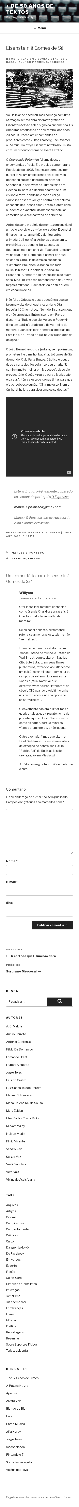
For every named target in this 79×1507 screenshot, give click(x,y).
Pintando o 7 (14, 1454)
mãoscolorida (15, 1447)
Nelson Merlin (15, 1134)
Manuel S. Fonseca (44, 532)
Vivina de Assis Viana (20, 1179)
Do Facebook (15, 1253)
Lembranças (14, 1308)
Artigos (13, 536)
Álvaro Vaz (13, 1401)
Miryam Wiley (15, 1126)
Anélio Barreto (16, 1034)
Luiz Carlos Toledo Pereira (23, 1088)
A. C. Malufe (14, 1026)
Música (11, 1320)
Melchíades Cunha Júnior (23, 1118)
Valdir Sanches (16, 1164)
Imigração (13, 1290)
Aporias (11, 1393)
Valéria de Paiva (17, 1470)
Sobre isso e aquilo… (20, 1462)
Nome (11, 861)
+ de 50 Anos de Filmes (22, 1378)
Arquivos (12, 1205)
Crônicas (12, 1235)
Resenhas (13, 1338)
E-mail (12, 882)
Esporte (11, 1265)
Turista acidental (17, 1350)
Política (11, 1326)
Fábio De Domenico (19, 1049)
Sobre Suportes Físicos (22, 1344)
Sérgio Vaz (13, 1157)
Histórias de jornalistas (21, 1284)
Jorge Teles (14, 1072)
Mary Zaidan (14, 1111)
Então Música (15, 1424)
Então (10, 1416)
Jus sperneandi (16, 1302)
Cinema (28, 536)
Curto (10, 1241)
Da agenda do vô (17, 1247)
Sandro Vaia (14, 1149)
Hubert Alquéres (17, 1065)
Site (9, 903)
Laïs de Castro (16, 1080)
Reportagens (15, 1332)
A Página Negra (17, 1386)
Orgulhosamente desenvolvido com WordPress (38, 1497)
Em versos (13, 1259)
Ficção (10, 1271)
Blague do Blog (17, 1408)
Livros (10, 1314)
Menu (42, 28)
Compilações (15, 1223)
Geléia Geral (14, 1277)
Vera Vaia (12, 1172)
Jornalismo (13, 1296)
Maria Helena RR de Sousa (24, 1103)
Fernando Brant (16, 1057)
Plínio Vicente (15, 1141)
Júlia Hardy (13, 1431)
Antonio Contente (18, 1042)
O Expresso (60, 497)
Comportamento (17, 1229)
